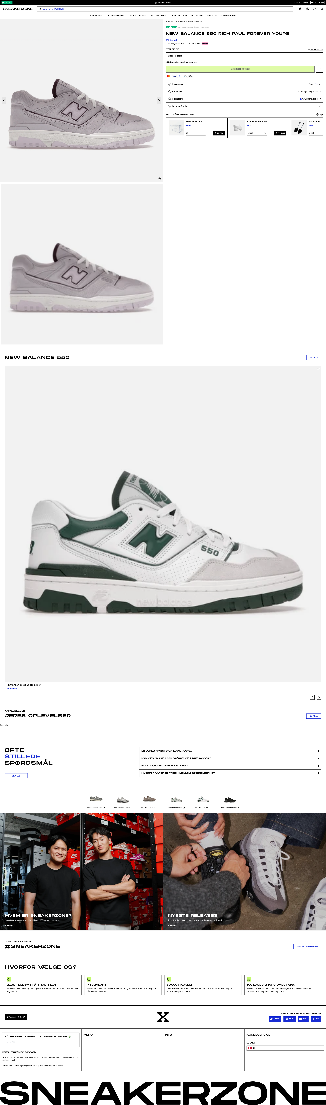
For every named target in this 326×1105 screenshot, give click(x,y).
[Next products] (319, 697)
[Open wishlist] (314, 9)
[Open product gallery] (81, 100)
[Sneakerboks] (176, 127)
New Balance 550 (196, 21)
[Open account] (307, 9)
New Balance (182, 21)
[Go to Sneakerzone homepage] (16, 9)
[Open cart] (322, 9)
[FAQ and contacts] (300, 9)
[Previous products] (312, 697)
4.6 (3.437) (8, 2)
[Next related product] (321, 114)
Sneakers (171, 21)
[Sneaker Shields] (237, 127)
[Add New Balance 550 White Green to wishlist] (318, 368)
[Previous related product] (317, 114)
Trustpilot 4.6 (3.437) (17, 1017)
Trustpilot (4, 725)
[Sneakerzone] (163, 1017)
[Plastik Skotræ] (299, 127)
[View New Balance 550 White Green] (163, 524)
